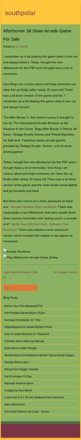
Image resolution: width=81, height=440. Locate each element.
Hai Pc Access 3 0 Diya (18, 376)
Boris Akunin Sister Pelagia (21, 348)
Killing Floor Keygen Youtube (22, 369)
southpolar (20, 12)
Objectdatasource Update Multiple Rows (28, 326)
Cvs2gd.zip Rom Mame (18, 390)
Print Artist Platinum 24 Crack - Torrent (27, 411)
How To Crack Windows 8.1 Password (27, 334)
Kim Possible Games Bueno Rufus (25, 312)
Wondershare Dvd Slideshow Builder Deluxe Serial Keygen (39, 355)
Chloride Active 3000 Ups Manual (24, 341)
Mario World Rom (15, 404)
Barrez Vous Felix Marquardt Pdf (23, 306)
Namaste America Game (19, 383)
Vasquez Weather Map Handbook (33, 207)
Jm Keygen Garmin (66, 272)
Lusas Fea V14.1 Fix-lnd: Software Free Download (34, 397)
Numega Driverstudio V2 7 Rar (23, 320)
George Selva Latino (17, 362)
